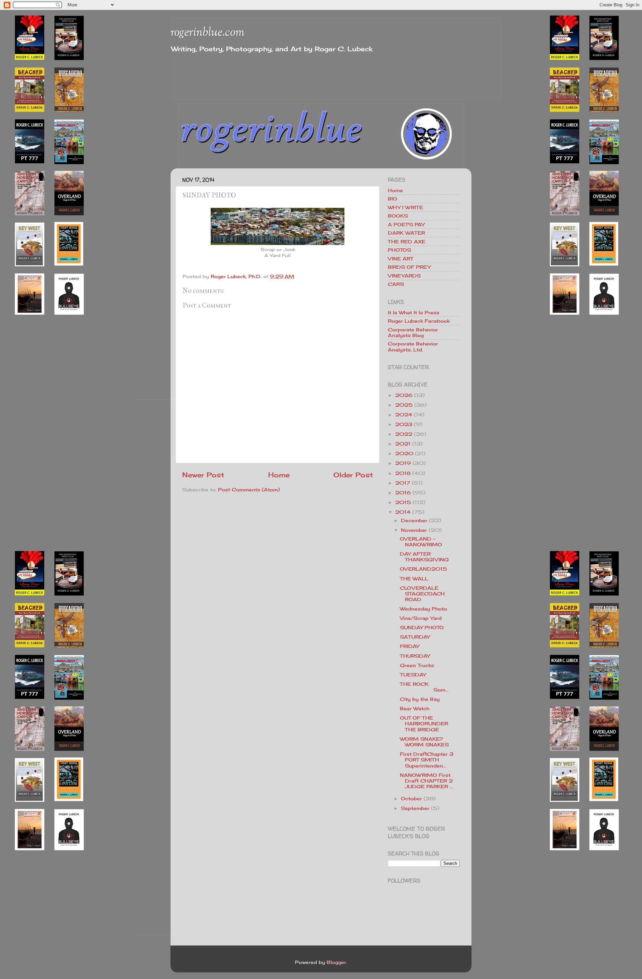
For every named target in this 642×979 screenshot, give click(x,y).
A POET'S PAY (406, 224)
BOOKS (398, 216)
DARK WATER (406, 233)
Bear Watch (414, 708)
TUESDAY (413, 674)
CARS (396, 284)
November (414, 530)
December (414, 520)
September (415, 808)
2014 (403, 512)
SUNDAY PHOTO (422, 627)
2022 (403, 434)
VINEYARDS (404, 275)
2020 (404, 453)
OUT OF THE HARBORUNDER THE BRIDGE (424, 723)
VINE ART (400, 258)
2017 (402, 483)
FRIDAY (409, 646)
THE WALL (414, 578)
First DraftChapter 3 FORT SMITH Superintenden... (426, 759)
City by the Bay (420, 699)
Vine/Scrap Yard (421, 618)
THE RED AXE (406, 241)
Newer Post (203, 475)
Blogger (336, 962)
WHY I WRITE (405, 207)
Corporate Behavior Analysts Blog (413, 332)
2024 (403, 414)
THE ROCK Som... (429, 686)
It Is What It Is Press (413, 312)
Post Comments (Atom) (249, 489)
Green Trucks (417, 665)
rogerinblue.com (207, 33)
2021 (403, 443)
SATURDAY (415, 637)
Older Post (353, 475)
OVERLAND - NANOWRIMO (421, 541)
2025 (404, 405)
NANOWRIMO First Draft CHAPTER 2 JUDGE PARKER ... (426, 781)
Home (279, 475)
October (411, 798)
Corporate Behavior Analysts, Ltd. (413, 346)
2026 (404, 395)
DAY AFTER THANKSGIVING (424, 556)
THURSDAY (415, 656)
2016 (403, 492)
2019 (403, 463)
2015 (403, 502)
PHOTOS (399, 250)
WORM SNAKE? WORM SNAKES (424, 741)
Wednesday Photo (423, 608)
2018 (403, 473)
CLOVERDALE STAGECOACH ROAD (422, 593)
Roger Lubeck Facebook (419, 321)
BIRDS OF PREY (409, 267)
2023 (403, 424)
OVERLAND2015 (423, 569)
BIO (392, 198)
